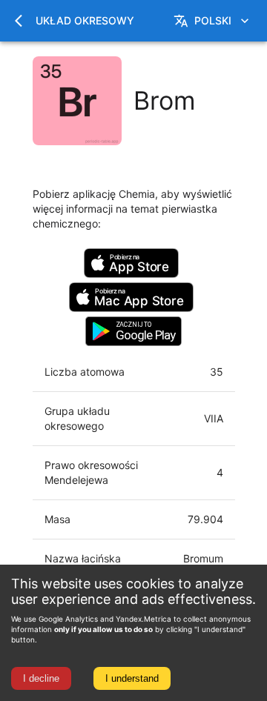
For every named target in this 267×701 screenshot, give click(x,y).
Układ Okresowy (85, 20)
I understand (132, 678)
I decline (41, 678)
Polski (212, 20)
